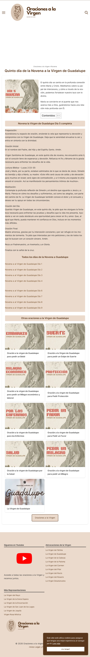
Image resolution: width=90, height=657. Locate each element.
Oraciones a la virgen (41, 66)
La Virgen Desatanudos (56, 581)
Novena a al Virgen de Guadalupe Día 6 (23, 290)
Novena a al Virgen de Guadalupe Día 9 (23, 308)
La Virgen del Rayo (12, 595)
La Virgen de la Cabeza (55, 558)
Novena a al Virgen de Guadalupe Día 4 (23, 281)
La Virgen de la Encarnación (16, 603)
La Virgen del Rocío (54, 573)
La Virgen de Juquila (12, 611)
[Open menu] (3, 12)
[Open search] (86, 12)
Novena (54, 66)
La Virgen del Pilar (53, 569)
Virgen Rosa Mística (12, 614)
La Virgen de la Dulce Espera (16, 599)
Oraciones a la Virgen (45, 518)
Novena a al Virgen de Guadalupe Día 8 (23, 302)
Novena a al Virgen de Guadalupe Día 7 (23, 296)
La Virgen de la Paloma (55, 562)
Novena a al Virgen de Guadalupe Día (23, 269)
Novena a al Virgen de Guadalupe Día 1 (23, 264)
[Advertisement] (45, 42)
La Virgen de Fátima (54, 550)
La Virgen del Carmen (55, 565)
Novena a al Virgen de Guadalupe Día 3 (23, 275)
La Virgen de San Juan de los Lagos (19, 607)
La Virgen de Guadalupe (56, 554)
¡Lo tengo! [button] (65, 649)
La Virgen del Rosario (55, 577)
